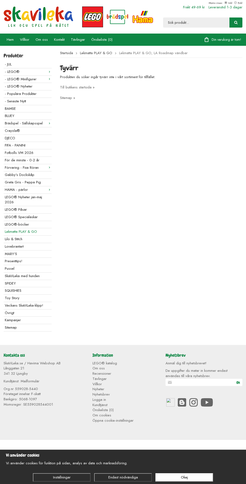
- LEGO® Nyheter (18, 86)
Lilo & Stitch (13, 239)
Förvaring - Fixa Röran (22, 167)
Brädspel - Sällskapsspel (24, 123)
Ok (238, 382)
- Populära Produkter (21, 93)
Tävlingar (78, 39)
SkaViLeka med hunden (22, 276)
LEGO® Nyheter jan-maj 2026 (23, 199)
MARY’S (11, 254)
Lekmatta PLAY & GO (21, 231)
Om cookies (101, 415)
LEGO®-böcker (17, 224)
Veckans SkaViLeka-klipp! (24, 305)
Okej (184, 477)
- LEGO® (12, 71)
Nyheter (98, 389)
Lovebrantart (14, 246)
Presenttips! (13, 261)
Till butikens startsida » (77, 87)
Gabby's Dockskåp (19, 174)
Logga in (99, 399)
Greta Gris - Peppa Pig (23, 182)
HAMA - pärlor (16, 189)
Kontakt (59, 39)
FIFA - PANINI (15, 145)
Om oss (42, 39)
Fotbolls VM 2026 (19, 152)
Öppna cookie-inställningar (113, 420)
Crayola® (12, 130)
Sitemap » (67, 97)
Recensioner (101, 373)
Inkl (230, 3)
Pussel (9, 268)
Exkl (240, 3)
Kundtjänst (99, 405)
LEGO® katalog (104, 363)
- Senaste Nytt (15, 101)
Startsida (66, 53)
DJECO (10, 138)
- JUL (8, 64)
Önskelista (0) (101, 39)
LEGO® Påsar (16, 209)
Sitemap (11, 327)
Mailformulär (30, 381)
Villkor (24, 39)
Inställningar (62, 477)
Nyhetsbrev (101, 394)
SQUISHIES (13, 290)
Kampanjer (13, 320)
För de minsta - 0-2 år (22, 160)
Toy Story (12, 298)
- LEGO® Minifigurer (21, 79)
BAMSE (10, 108)
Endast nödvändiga (123, 477)
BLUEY (9, 115)
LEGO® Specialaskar (21, 217)
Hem (10, 39)
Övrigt (9, 312)
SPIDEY (10, 283)
